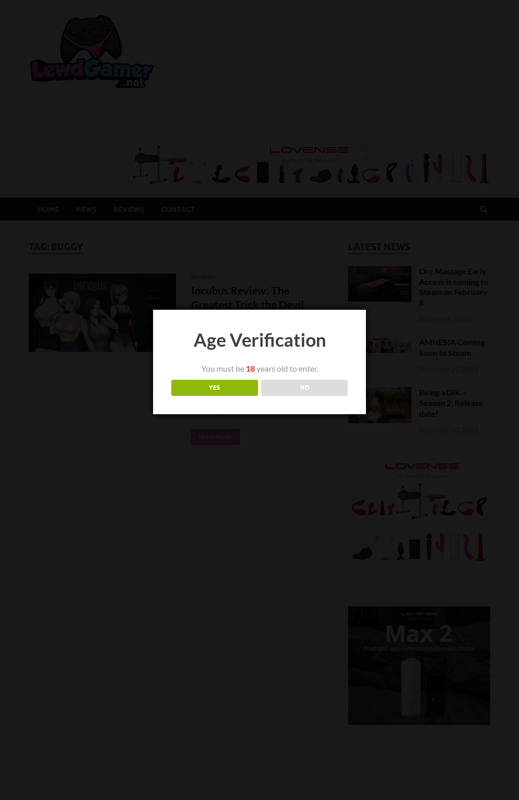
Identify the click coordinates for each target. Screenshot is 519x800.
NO (304, 387)
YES (214, 387)
